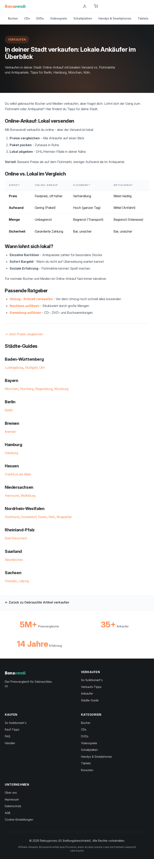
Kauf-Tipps (12, 729)
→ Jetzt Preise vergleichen (24, 334)
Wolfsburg (28, 496)
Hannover (12, 496)
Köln (52, 517)
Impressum (12, 799)
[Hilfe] (74, 6)
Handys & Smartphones (114, 18)
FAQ (7, 736)
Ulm (42, 367)
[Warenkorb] (95, 6)
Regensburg (44, 389)
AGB (7, 813)
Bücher (13, 18)
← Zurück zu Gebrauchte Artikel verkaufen (37, 602)
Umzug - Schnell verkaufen (31, 299)
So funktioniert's (92, 680)
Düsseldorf (28, 517)
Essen (42, 517)
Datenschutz (13, 806)
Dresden (11, 581)
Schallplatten (82, 18)
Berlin (9, 410)
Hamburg (11, 453)
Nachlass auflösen (24, 306)
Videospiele (58, 18)
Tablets (143, 18)
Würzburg (61, 389)
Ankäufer (87, 693)
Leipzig (24, 581)
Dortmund (12, 517)
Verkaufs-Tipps (91, 687)
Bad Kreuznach (16, 538)
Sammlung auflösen (25, 313)
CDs (27, 18)
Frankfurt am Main (18, 474)
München (11, 389)
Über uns (11, 792)
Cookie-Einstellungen (19, 819)
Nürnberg (26, 389)
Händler (10, 743)
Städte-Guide (90, 700)
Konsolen (87, 770)
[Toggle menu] (147, 6)
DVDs (40, 18)
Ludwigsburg (14, 367)
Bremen (10, 432)
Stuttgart (31, 367)
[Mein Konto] (84, 6)
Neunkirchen (14, 560)
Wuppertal (64, 517)
